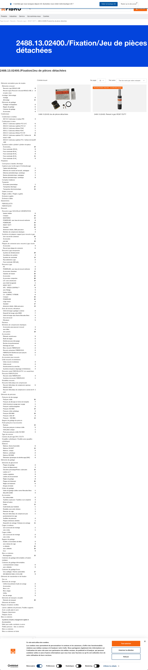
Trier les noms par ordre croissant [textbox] (129, 80)
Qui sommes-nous (34, 16)
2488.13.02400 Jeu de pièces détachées (53, 114)
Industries (13, 16)
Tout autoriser (126, 643)
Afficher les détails (110, 666)
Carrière (46, 16)
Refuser (126, 657)
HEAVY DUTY (32, 21)
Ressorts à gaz (21, 21)
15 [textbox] (100, 80)
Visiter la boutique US (108, 4)
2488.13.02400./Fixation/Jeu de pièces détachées (52, 21)
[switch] (59, 666)
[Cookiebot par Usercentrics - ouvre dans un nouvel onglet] (13, 666)
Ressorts (13, 21)
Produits (4, 16)
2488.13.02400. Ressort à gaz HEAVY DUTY (110, 114)
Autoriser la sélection (126, 650)
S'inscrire (141, 9)
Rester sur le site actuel (128, 4)
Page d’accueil (4, 21)
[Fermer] (136, 2)
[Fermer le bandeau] (145, 641)
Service (22, 16)
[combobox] (101, 81)
